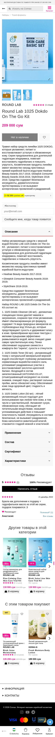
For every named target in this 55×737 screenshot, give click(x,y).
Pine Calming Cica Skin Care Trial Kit (12, 579)
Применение (13, 432)
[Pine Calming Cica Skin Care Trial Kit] (14, 552)
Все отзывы (48, 516)
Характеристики (15, 460)
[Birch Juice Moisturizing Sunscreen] (14, 624)
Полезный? (46, 512)
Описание (11, 231)
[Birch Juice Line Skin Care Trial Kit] (40, 552)
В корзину (13, 591)
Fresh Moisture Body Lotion (39, 651)
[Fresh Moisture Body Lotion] (40, 624)
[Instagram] (21, 713)
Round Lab (11, 105)
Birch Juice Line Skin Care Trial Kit (39, 579)
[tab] (27, 232)
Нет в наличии (20, 137)
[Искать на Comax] (9, 8)
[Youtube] (27, 713)
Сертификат (13, 451)
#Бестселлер (10, 206)
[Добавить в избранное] (44, 137)
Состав (9, 442)
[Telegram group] (33, 713)
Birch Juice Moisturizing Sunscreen (9, 651)
